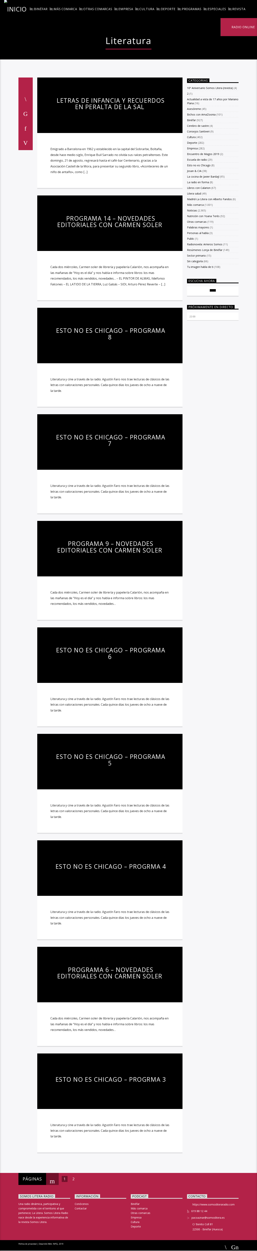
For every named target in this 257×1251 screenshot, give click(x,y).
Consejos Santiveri (198, 131)
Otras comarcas (97, 9)
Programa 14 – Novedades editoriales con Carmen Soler (109, 221)
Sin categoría (195, 261)
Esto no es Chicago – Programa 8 (110, 333)
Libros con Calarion (199, 188)
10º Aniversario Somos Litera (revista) (210, 88)
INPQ (55, 1244)
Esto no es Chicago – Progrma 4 (111, 866)
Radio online (243, 27)
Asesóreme (194, 109)
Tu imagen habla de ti (200, 267)
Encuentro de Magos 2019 (203, 154)
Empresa (126, 9)
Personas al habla (198, 233)
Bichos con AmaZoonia (201, 114)
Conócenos (82, 1204)
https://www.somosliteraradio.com (213, 1204)
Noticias (192, 210)
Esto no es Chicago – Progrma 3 (111, 1079)
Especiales (217, 9)
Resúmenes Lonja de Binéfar (204, 250)
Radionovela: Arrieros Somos (204, 244)
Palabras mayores (198, 227)
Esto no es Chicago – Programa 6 (110, 653)
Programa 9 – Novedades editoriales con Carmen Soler (109, 547)
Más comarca (65, 9)
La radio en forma (198, 182)
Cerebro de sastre (198, 126)
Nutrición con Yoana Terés (203, 216)
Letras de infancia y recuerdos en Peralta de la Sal (111, 103)
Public (190, 238)
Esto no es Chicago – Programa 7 (110, 440)
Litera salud (194, 193)
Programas (191, 9)
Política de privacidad (27, 1244)
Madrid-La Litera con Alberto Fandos (209, 199)
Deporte (168, 9)
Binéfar (41, 9)
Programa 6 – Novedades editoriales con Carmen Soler (109, 973)
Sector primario (196, 255)
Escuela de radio (197, 159)
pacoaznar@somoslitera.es (208, 1217)
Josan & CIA (194, 171)
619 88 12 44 (199, 1211)
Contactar (81, 1208)
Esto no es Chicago (199, 165)
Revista (239, 9)
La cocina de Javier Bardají (203, 176)
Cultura (146, 9)
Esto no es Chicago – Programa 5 (110, 759)
